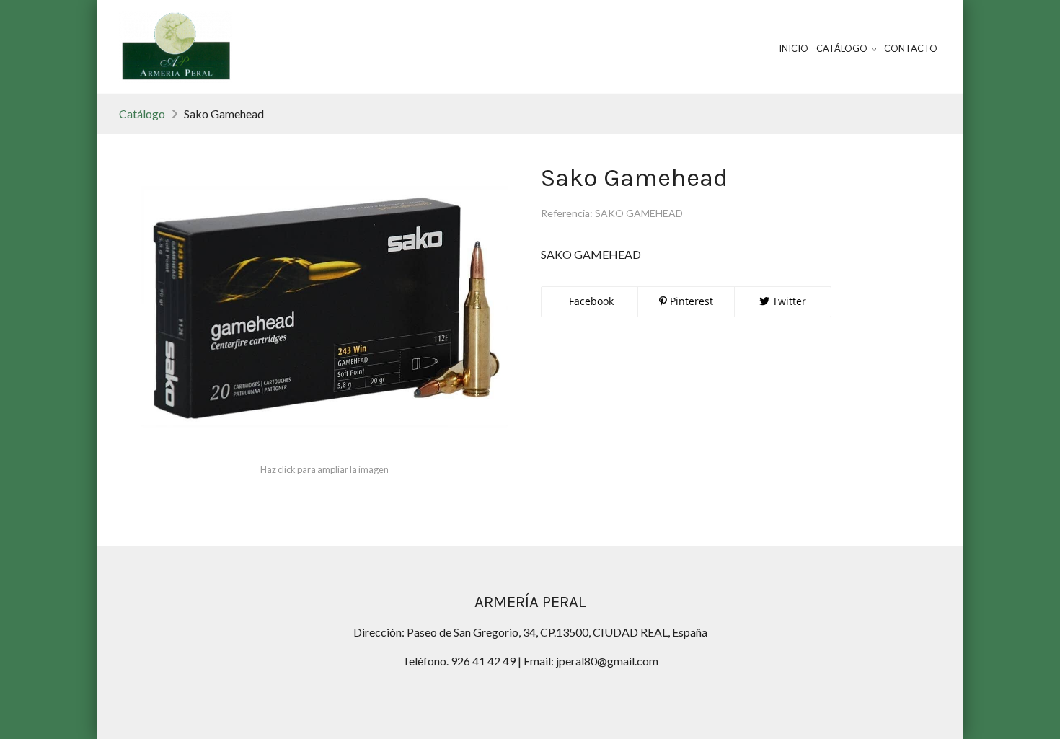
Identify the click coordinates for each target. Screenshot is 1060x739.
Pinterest (690, 301)
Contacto (910, 48)
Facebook (590, 301)
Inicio (793, 48)
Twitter (787, 301)
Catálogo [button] (842, 48)
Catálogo (142, 113)
